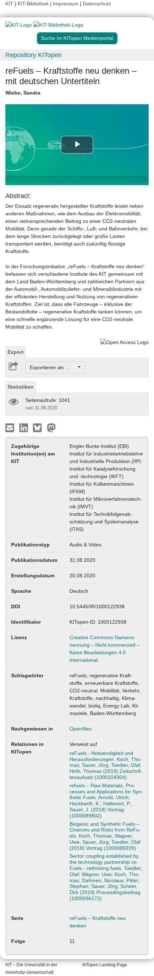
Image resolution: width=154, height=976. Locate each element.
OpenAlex (80, 729)
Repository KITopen (33, 55)
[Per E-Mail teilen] (10, 427)
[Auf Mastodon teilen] (51, 427)
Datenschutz (97, 3)
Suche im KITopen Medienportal (77, 38)
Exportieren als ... (53, 367)
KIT (9, 3)
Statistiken (21, 387)
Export (16, 352)
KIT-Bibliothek (34, 3)
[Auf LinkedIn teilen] (24, 427)
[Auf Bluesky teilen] (39, 427)
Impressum (65, 3)
